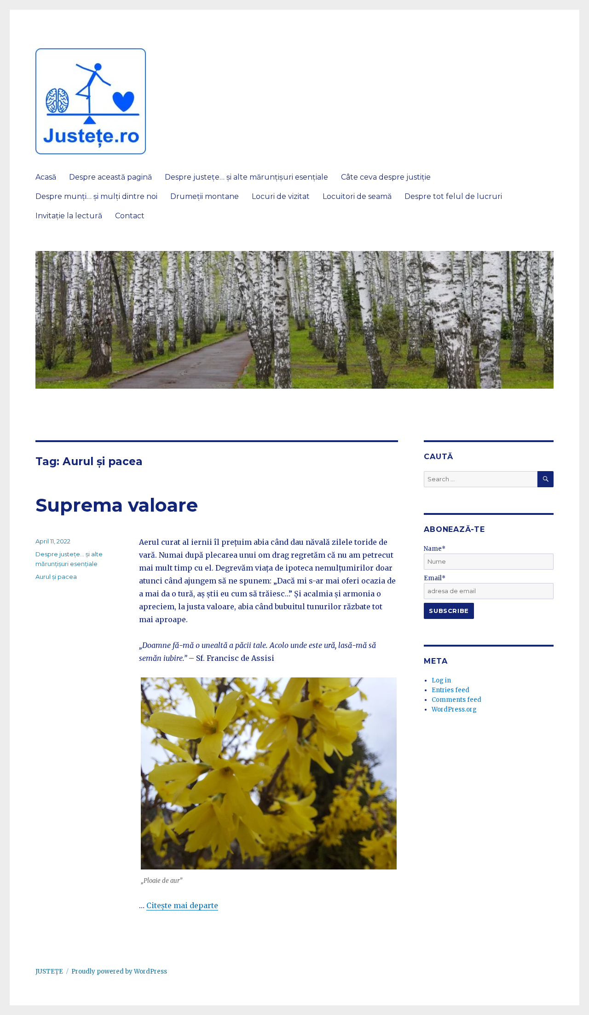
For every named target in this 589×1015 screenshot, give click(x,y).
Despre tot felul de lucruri (453, 196)
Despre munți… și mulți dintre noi (96, 196)
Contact (129, 215)
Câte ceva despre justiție (386, 177)
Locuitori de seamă (357, 196)
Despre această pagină (110, 177)
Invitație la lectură (68, 215)
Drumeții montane (204, 196)
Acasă (45, 177)
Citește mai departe (182, 905)
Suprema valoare (116, 505)
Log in (441, 680)
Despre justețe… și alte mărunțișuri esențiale (246, 177)
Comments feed (456, 700)
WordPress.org (454, 709)
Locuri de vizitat (281, 196)
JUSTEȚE (49, 971)
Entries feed (450, 690)
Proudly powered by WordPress (119, 971)
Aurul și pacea (56, 576)
